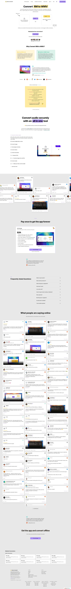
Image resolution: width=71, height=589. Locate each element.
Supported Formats (30, 574)
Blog (29, 573)
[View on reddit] (2, 188)
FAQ (53, 1)
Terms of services (43, 571)
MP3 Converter (36, 582)
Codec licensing (43, 573)
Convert (35, 18)
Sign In (50, 1)
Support (29, 571)
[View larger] (29, 66)
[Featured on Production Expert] (32, 79)
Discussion (27, 1)
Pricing (32, 1)
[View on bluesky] (20, 186)
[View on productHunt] (22, 369)
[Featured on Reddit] (28, 79)
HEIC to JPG (45, 586)
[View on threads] (54, 177)
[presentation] (24, 20)
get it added (40, 129)
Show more (24, 190)
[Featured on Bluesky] (34, 79)
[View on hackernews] (45, 467)
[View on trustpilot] (2, 195)
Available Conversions (38, 1)
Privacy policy (43, 572)
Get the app (63, 1)
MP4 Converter (28, 582)
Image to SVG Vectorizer (45, 582)
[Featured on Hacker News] (39, 79)
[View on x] (67, 353)
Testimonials (45, 1)
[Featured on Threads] (24, 79)
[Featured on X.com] (44, 79)
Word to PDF (53, 582)
